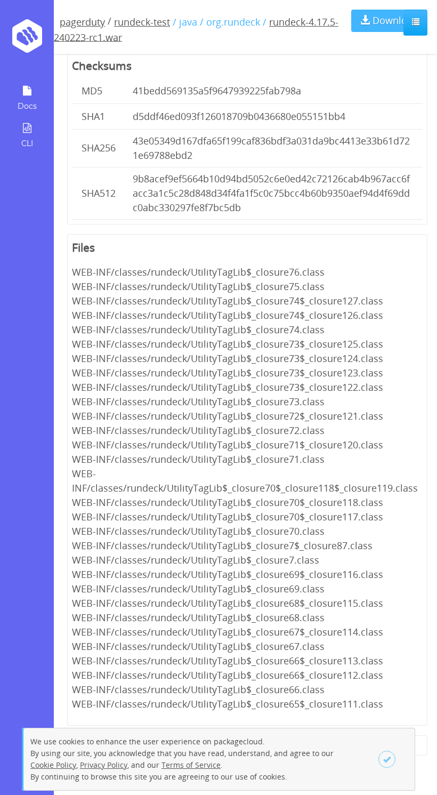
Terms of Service (191, 765)
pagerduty (82, 21)
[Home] (27, 40)
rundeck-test (142, 21)
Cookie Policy (53, 765)
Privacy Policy (103, 765)
